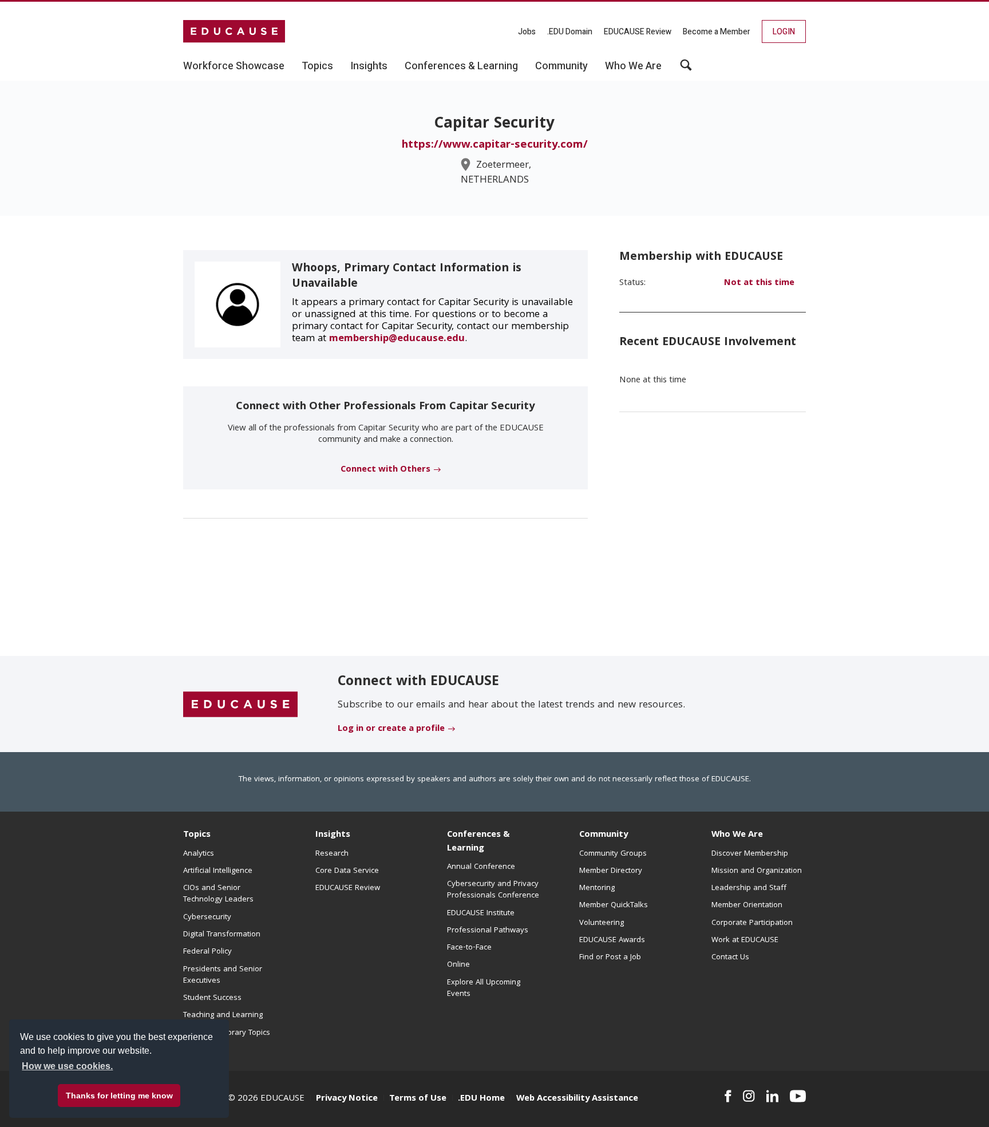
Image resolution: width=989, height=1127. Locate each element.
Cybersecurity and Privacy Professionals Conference (493, 890)
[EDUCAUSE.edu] (234, 31)
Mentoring (597, 888)
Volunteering (601, 923)
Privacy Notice (347, 1099)
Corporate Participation (752, 923)
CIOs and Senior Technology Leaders (218, 894)
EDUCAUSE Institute (481, 913)
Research (332, 854)
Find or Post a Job (610, 957)
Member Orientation (746, 905)
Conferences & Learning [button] (461, 66)
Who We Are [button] (633, 66)
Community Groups (613, 854)
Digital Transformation (221, 934)
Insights (332, 835)
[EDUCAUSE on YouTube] (798, 1096)
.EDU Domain (569, 32)
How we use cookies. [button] (67, 1066)
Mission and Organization (756, 871)
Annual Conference (481, 867)
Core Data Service (347, 871)
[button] (686, 69)
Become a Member (716, 32)
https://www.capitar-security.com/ (495, 145)
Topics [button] (317, 66)
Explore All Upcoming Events (483, 988)
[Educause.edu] (240, 704)
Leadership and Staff (748, 888)
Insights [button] (368, 66)
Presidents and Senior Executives (222, 975)
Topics (197, 835)
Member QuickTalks (613, 905)
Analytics (198, 854)
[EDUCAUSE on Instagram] (749, 1096)
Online (458, 965)
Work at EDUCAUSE (744, 940)
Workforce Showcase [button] (233, 66)
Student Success (212, 998)
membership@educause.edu (397, 339)
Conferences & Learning (478, 842)
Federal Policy (207, 952)
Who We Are (737, 835)
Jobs (527, 32)
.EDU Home (481, 1099)
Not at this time (759, 283)
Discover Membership (749, 854)
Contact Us (730, 957)
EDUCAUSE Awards (612, 940)
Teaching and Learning (223, 1015)
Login (784, 32)
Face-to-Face (469, 948)
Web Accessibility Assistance (577, 1099)
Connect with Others (385, 470)
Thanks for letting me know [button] (119, 1095)
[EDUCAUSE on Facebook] (728, 1096)
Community (603, 835)
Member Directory (610, 871)
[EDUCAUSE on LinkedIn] (772, 1096)
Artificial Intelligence (217, 871)
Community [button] (561, 66)
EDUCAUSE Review (637, 32)
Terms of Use (417, 1099)
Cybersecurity (207, 917)
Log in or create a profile (391, 729)
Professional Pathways (487, 930)
